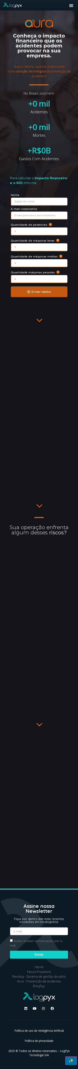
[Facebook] (52, 1008)
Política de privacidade (39, 1041)
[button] (71, 5)
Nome (15, 195)
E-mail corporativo (24, 209)
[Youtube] (34, 1008)
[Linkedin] (26, 1008)
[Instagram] (43, 1008)
